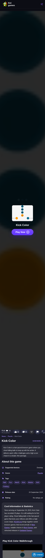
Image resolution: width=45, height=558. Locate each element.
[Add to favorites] (31, 432)
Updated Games (26, 530)
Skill (37, 482)
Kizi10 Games (12, 4)
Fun (10, 482)
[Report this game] (37, 432)
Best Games (28, 528)
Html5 (17, 482)
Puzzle (10, 436)
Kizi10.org (18, 522)
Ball (4, 482)
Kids (23, 482)
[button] (43, 432)
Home (4, 436)
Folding (6, 486)
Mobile (30, 482)
